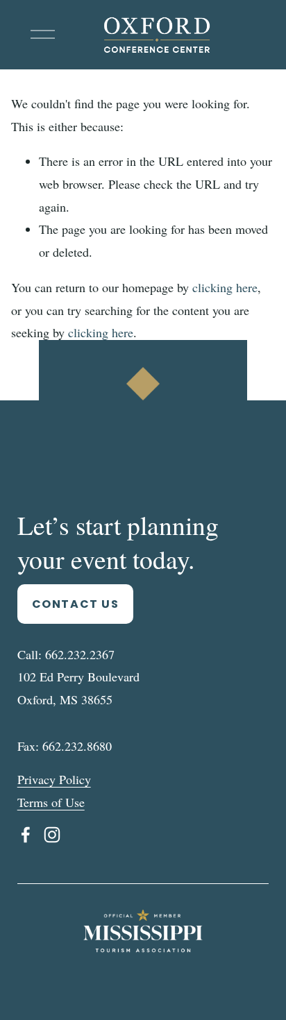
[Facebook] (25, 834)
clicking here (225, 287)
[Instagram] (52, 834)
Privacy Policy (54, 779)
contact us (75, 604)
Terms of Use (51, 802)
